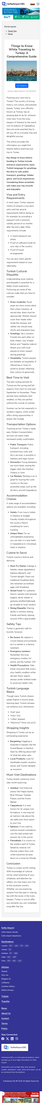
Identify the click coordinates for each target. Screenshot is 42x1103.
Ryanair (4, 971)
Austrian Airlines (8, 986)
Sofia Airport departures (11, 936)
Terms (4, 1023)
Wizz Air (4, 975)
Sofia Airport (7, 927)
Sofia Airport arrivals (9, 932)
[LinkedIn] (12, 1038)
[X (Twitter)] (7, 1038)
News (10, 34)
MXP (14, 957)
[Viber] (16, 1038)
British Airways (7, 990)
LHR (26, 946)
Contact (5, 1018)
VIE (10, 949)
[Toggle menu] (38, 4)
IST (11, 953)
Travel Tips (12, 31)
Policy (4, 1028)
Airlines (5, 967)
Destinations (7, 941)
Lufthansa (5, 982)
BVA (14, 961)
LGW (16, 946)
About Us (6, 1013)
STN (10, 946)
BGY (9, 957)
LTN (21, 946)
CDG (19, 961)
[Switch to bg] (32, 4)
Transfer (5, 1001)
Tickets (5, 996)
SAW (16, 953)
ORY (8, 961)
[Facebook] (2, 1038)
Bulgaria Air (6, 979)
